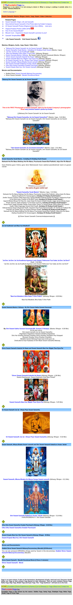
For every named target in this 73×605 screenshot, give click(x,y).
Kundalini (11, 2)
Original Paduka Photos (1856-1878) (17, 29)
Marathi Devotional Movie (30, 75)
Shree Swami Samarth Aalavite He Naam (20, 57)
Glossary (43, 2)
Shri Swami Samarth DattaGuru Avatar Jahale (21, 63)
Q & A (37, 2)
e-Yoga (50, 2)
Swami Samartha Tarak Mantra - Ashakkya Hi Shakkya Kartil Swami (28, 50)
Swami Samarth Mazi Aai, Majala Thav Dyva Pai (22, 58)
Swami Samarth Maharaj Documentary (28, 73)
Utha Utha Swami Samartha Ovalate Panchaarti (22, 65)
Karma (32, 2)
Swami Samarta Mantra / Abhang (17, 55)
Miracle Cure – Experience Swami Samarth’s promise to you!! (26, 33)
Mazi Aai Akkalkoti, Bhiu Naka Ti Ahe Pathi (20, 53)
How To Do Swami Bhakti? (14, 31)
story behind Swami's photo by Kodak (38, 109)
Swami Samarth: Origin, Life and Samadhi (19, 22)
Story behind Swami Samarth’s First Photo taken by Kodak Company (28, 24)
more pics (48, 26)
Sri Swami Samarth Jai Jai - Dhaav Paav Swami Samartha (25, 60)
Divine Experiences (22, 2)
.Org (14, 5)
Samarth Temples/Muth (13, 35)
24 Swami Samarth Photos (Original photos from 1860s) (24, 26)
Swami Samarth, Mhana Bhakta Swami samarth (22, 62)
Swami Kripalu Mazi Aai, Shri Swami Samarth (21, 67)
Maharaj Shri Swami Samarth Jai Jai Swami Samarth (24, 48)
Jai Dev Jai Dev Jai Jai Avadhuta (17, 52)
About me (57, 2)
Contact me (65, 2)
